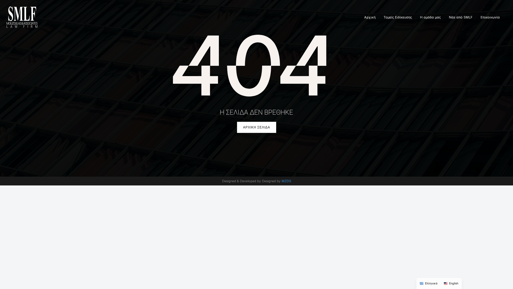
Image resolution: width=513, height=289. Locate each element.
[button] (256, 127)
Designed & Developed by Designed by (252, 181)
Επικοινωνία (490, 17)
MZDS (286, 181)
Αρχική (370, 17)
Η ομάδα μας (430, 17)
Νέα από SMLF (461, 17)
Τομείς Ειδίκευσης (398, 17)
